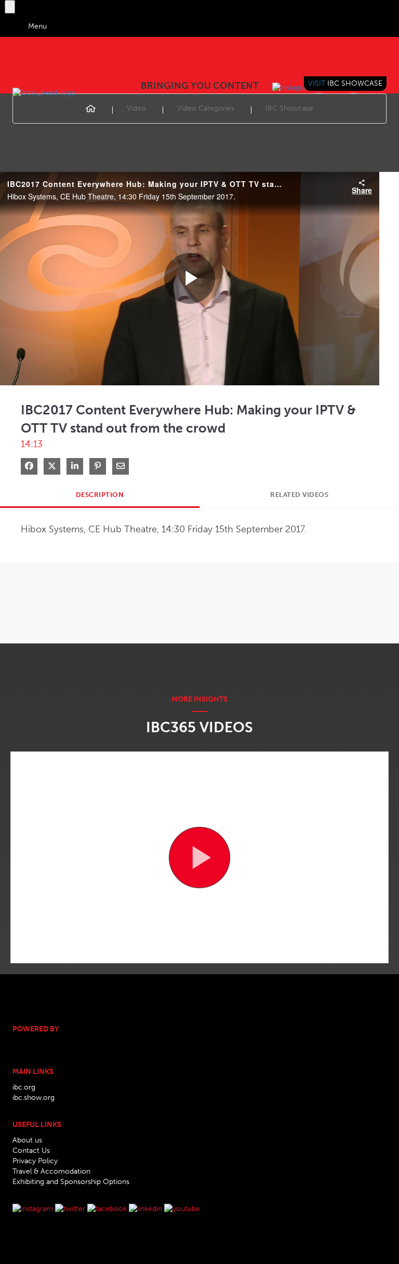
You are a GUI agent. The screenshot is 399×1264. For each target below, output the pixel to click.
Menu (37, 26)
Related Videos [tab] (299, 495)
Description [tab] (100, 495)
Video (136, 108)
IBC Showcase (289, 108)
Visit (345, 83)
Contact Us (31, 1150)
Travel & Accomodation (51, 1171)
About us (27, 1140)
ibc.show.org (33, 1097)
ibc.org (23, 1087)
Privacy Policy (35, 1161)
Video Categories (205, 108)
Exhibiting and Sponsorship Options (70, 1181)
